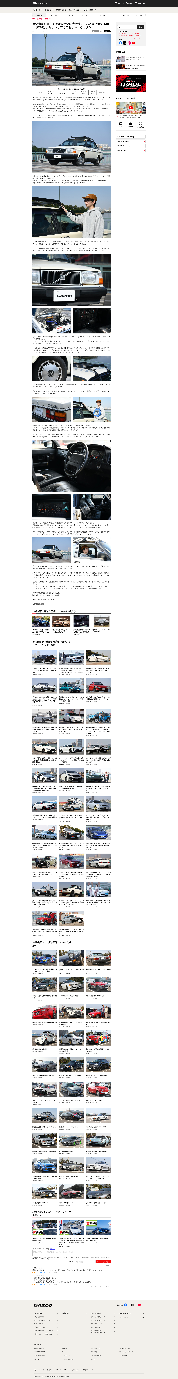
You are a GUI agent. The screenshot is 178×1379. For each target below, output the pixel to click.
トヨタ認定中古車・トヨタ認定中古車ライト (98, 1331)
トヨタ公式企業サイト (40, 1355)
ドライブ (84, 15)
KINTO (93, 1359)
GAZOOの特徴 (61, 10)
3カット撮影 (83, 92)
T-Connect (65, 1352)
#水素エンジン (123, 35)
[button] (118, 116)
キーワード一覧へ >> (137, 38)
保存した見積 (141, 3)
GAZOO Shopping (123, 146)
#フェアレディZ (123, 34)
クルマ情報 (54, 15)
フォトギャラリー (62, 92)
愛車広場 (39, 15)
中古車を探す (37, 10)
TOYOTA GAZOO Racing (125, 137)
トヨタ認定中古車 (39, 1317)
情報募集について (88, 1370)
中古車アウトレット (39, 1327)
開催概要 (101, 92)
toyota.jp (36, 1359)
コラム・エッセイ (125, 15)
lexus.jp (64, 1348)
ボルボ (45, 176)
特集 (141, 15)
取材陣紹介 (92, 92)
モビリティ (70, 15)
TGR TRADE (121, 150)
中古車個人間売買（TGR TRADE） (44, 1330)
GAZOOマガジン (75, 10)
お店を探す (49, 10)
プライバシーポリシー (62, 1370)
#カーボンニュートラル (134, 35)
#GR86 (137, 34)
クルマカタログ (38, 1323)
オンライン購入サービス (98, 1320)
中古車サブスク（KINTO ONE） (43, 1334)
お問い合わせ (76, 1370)
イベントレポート (51, 92)
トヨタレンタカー (96, 1348)
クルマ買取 (94, 1352)
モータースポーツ (102, 15)
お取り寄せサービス (97, 1323)
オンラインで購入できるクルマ (43, 1320)
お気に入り (121, 3)
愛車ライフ (48, 19)
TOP (33, 19)
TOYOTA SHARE (96, 1355)
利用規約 (49, 1370)
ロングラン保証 (95, 1327)
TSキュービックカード (126, 1352)
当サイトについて (39, 1370)
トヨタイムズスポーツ (68, 1359)
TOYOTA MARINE (125, 1348)
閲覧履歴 (130, 3)
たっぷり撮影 (73, 92)
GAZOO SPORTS (123, 141)
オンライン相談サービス (98, 1317)
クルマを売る (88, 10)
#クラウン (131, 34)
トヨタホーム (123, 1355)
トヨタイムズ (66, 1355)
